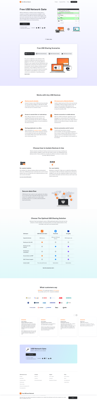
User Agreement (67, 380)
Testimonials (22, 382)
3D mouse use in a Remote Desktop (64, 101)
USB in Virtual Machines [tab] (42, 53)
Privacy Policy (66, 376)
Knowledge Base (23, 387)
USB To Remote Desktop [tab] (55, 53)
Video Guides (22, 384)
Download (21, 378)
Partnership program (38, 380)
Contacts (36, 378)
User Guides (51, 376)
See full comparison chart (48, 267)
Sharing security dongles (31, 101)
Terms (65, 378)
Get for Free (74, 1)
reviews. (56, 290)
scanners (36, 130)
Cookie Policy (66, 382)
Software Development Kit (24, 386)
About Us (36, 376)
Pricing (68, 1)
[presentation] (74, 315)
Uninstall (50, 378)
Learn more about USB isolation (25, 176)
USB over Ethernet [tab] (30, 53)
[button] (56, 2)
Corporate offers (23, 380)
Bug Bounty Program (53, 380)
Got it (73, 397)
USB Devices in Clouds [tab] (67, 53)
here (25, 398)
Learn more (27, 74)
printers (40, 130)
